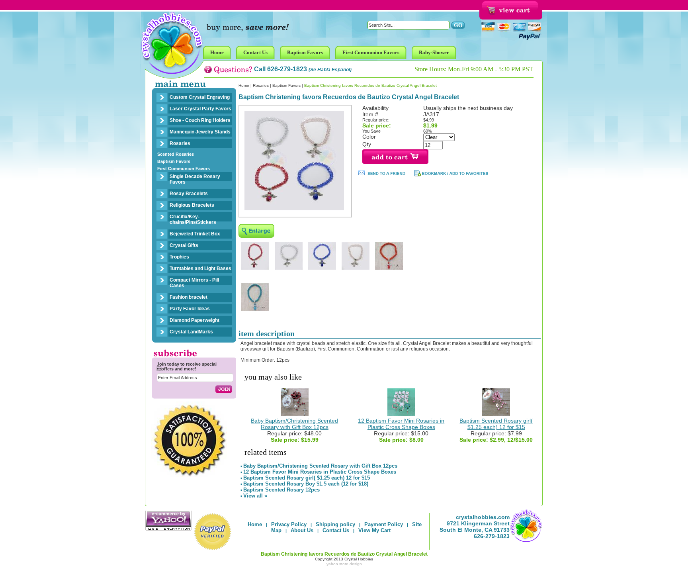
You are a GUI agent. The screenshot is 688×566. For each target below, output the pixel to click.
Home (243, 85)
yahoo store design (344, 564)
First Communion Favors (183, 168)
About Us (302, 530)
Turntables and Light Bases (200, 268)
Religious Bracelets (192, 205)
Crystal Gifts (184, 245)
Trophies (179, 257)
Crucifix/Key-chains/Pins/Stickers (193, 219)
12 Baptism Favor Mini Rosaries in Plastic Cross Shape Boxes (401, 423)
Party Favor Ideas (190, 308)
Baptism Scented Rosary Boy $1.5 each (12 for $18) (305, 484)
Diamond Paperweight (194, 320)
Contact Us (335, 530)
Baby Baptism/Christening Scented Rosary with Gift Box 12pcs (294, 423)
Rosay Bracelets (189, 193)
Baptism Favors (173, 161)
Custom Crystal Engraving (200, 97)
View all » (255, 496)
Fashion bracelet (188, 297)
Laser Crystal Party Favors (200, 109)
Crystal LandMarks (191, 332)
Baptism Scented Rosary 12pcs (281, 490)
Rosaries (180, 143)
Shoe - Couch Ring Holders (200, 120)
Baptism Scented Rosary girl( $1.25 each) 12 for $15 (496, 423)
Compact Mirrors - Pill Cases (194, 282)
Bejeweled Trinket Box (195, 234)
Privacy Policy (289, 524)
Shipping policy (335, 524)
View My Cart (374, 530)
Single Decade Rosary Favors (195, 179)
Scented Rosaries (175, 154)
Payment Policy (383, 524)
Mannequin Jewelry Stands (200, 132)
